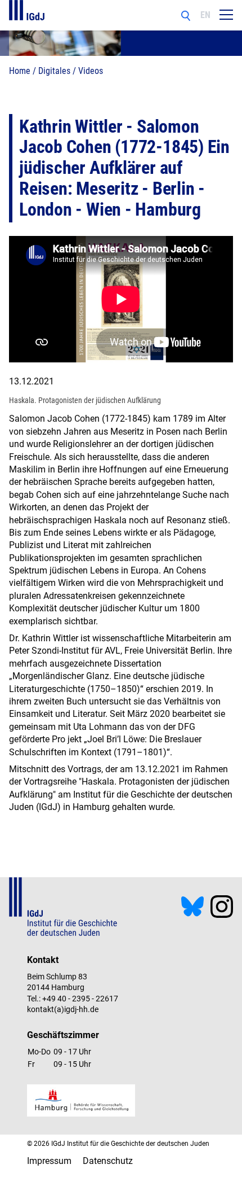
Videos (90, 70)
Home (19, 70)
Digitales (54, 70)
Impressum (49, 1160)
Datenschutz (108, 1160)
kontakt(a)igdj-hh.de (62, 1009)
